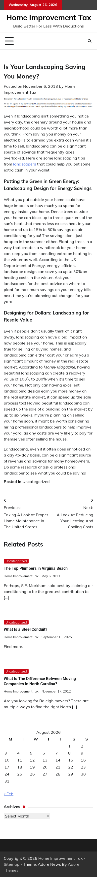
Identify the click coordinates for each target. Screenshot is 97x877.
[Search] (89, 41)
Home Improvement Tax (48, 17)
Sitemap (11, 864)
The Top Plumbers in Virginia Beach (36, 568)
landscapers (24, 164)
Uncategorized (36, 481)
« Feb (8, 793)
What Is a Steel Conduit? (25, 629)
